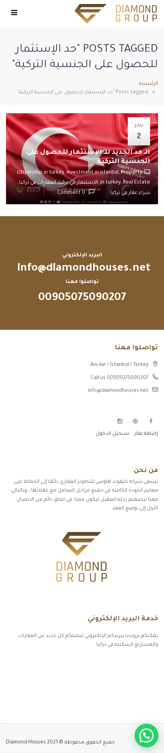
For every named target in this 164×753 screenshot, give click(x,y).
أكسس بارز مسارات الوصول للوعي (119, 663)
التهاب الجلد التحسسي (132, 691)
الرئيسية (148, 84)
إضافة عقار (145, 434)
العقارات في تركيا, (37, 183)
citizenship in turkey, (41, 173)
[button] (146, 735)
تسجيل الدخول (112, 434)
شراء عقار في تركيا (130, 193)
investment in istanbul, (93, 173)
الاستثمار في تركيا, (77, 183)
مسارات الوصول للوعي (132, 677)
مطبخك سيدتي (140, 705)
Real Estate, (124, 183)
